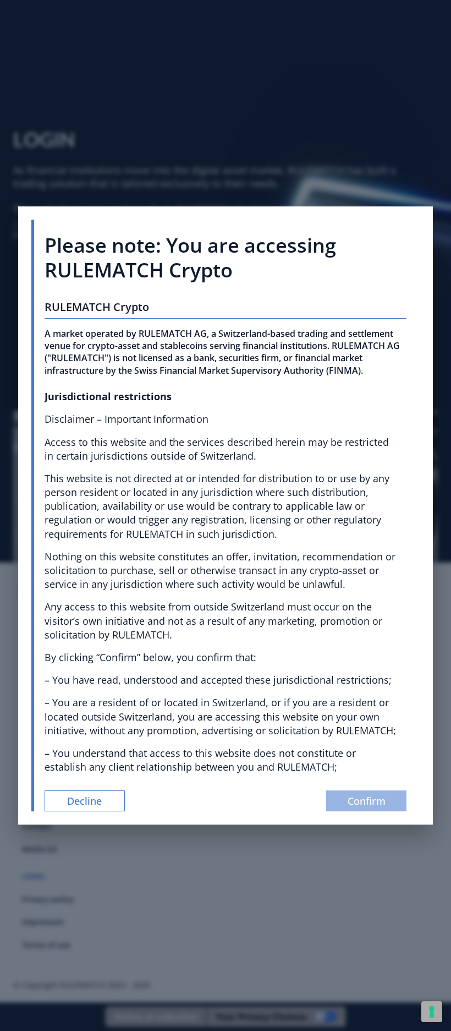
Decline (84, 801)
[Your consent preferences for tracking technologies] (431, 1011)
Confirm (367, 801)
